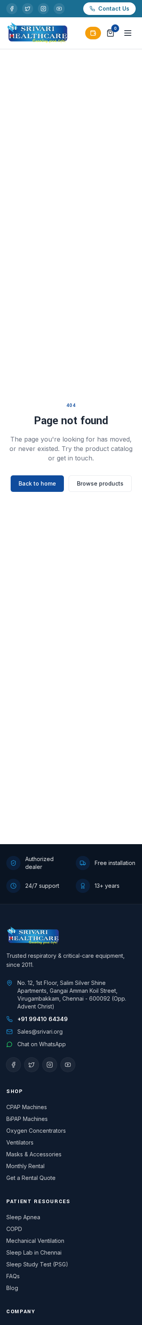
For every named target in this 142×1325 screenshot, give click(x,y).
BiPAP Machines (27, 1118)
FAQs (13, 1276)
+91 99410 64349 (42, 1019)
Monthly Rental (25, 1166)
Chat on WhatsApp (41, 1044)
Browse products (100, 483)
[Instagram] (43, 8)
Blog (12, 1288)
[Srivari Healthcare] (37, 33)
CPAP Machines (26, 1107)
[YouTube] (59, 8)
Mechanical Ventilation (35, 1240)
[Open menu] (128, 33)
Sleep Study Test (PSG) (37, 1264)
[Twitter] (27, 8)
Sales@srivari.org (40, 1031)
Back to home (37, 483)
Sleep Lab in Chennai (34, 1252)
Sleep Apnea (23, 1217)
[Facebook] (11, 8)
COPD (14, 1229)
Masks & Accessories (34, 1154)
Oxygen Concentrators (36, 1130)
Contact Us (113, 8)
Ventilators (20, 1142)
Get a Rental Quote (31, 1177)
